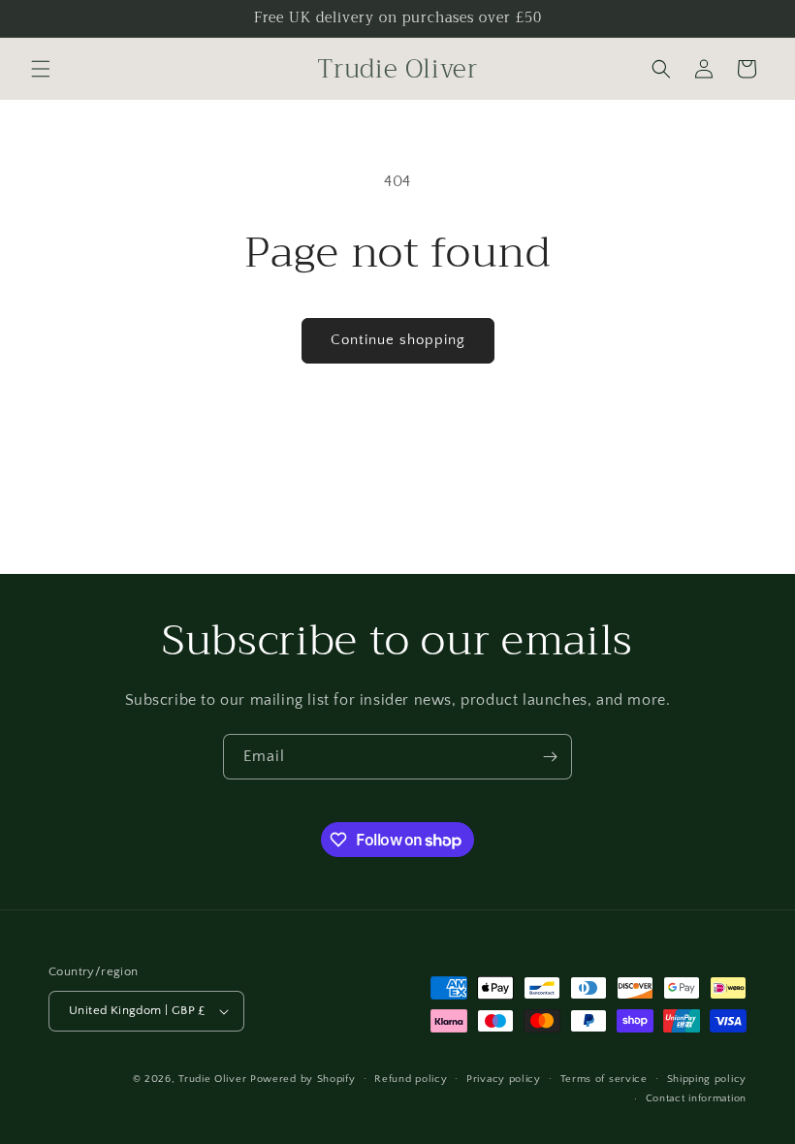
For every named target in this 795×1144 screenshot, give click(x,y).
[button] (40, 69)
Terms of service (604, 1079)
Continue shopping (398, 340)
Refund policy (410, 1079)
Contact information (696, 1098)
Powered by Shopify (303, 1079)
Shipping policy (707, 1079)
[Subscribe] (549, 756)
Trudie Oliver (212, 1079)
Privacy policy (503, 1079)
